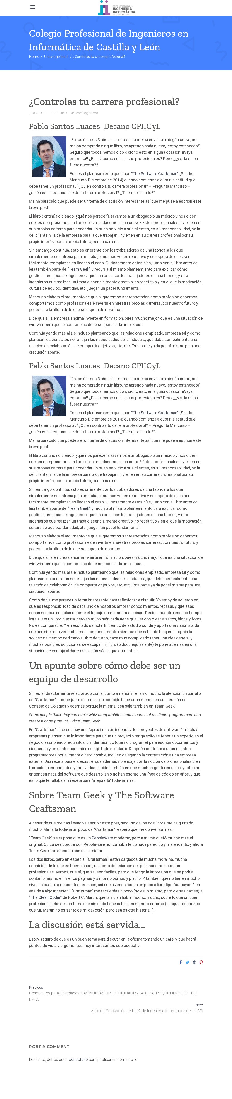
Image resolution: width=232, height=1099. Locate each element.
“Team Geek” (79, 269)
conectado (78, 1059)
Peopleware (102, 838)
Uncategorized (56, 57)
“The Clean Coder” (45, 897)
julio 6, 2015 (37, 113)
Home (34, 57)
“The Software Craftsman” (155, 173)
